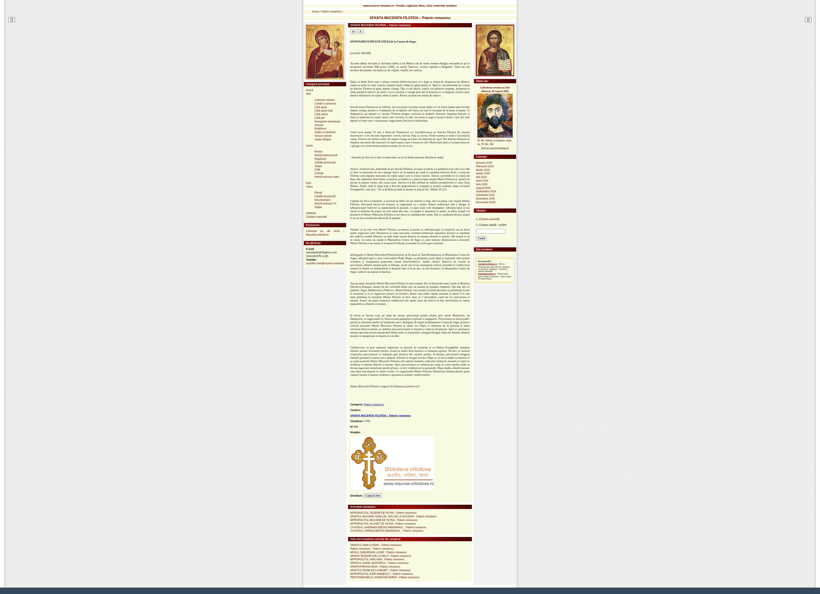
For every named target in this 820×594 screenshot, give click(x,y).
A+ (354, 31)
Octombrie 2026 (485, 195)
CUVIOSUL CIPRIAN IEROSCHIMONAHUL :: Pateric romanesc (386, 530)
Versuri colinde (323, 135)
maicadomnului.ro (487, 274)
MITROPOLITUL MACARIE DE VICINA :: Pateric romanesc (383, 520)
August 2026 (483, 187)
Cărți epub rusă (323, 110)
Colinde (319, 173)
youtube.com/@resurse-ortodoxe (325, 263)
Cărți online (321, 114)
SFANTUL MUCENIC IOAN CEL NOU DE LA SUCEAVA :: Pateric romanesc (393, 516)
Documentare (322, 199)
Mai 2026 (481, 177)
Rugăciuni (321, 128)
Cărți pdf (319, 117)
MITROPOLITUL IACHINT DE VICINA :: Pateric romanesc (383, 523)
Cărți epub (321, 107)
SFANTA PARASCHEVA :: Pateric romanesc (375, 566)
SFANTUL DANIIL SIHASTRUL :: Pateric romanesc (379, 563)
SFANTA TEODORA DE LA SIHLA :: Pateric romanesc (380, 555)
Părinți (318, 192)
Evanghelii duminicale (327, 121)
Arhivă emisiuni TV (325, 203)
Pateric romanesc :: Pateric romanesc (371, 548)
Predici (319, 151)
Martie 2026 (483, 170)
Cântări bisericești (325, 162)
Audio (309, 145)
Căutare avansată (316, 216)
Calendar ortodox (325, 99)
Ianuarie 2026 (484, 162)
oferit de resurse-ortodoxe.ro (495, 148)
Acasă (309, 90)
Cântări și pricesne (325, 103)
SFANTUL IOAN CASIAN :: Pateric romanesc (376, 545)
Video (309, 186)
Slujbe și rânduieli (325, 132)
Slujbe (318, 166)
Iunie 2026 (482, 180)
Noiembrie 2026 (485, 198)
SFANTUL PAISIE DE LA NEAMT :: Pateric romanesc (380, 570)
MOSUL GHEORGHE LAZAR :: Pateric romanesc (378, 552)
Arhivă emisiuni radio (327, 176)
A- (361, 31)
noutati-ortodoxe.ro (487, 264)
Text (308, 93)
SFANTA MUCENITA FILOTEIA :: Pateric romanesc (380, 415)
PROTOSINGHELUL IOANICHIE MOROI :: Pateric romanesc (385, 577)
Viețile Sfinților (323, 139)
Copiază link (372, 495)
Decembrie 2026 (485, 202)
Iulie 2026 (482, 184)
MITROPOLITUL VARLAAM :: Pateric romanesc (377, 559)
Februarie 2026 (485, 166)
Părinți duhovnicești (326, 155)
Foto (308, 183)
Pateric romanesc (374, 404)
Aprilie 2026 (483, 173)
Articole (319, 125)
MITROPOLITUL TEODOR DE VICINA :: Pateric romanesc (383, 512)
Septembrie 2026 (486, 191)
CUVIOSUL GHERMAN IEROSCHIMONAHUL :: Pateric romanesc (388, 527)
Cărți (317, 169)
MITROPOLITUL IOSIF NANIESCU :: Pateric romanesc (381, 573)
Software (311, 213)
